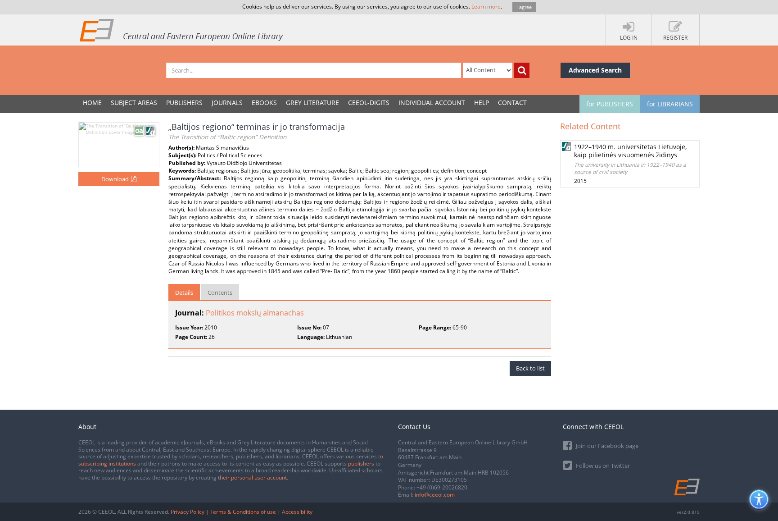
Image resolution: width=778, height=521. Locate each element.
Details (184, 292)
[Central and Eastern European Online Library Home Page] (181, 29)
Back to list (530, 368)
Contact (512, 102)
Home (92, 102)
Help (481, 102)
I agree (524, 7)
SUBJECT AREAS (134, 102)
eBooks (264, 102)
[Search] (521, 70)
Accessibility (297, 512)
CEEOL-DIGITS (368, 102)
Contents (220, 292)
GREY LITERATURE (312, 102)
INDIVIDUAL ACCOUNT (431, 102)
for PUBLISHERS (609, 104)
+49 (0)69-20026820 (441, 487)
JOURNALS (227, 102)
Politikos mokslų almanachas (255, 313)
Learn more (486, 6)
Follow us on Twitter (602, 466)
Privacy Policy (187, 512)
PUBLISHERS (184, 102)
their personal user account (252, 477)
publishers (361, 463)
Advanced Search (595, 70)
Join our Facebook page (606, 446)
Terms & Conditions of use (243, 512)
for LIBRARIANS (670, 104)
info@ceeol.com (435, 494)
